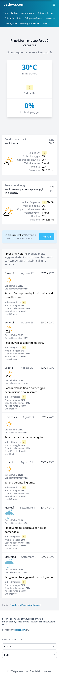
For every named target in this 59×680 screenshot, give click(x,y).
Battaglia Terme (45, 13)
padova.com (13, 4)
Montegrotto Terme (29, 23)
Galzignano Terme (33, 18)
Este (19, 18)
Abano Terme (27, 13)
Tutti (5, 13)
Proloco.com (20, 629)
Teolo (44, 23)
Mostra (47, 236)
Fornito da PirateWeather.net (25, 605)
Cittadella (9, 18)
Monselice (50, 18)
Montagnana (11, 23)
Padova (14, 13)
